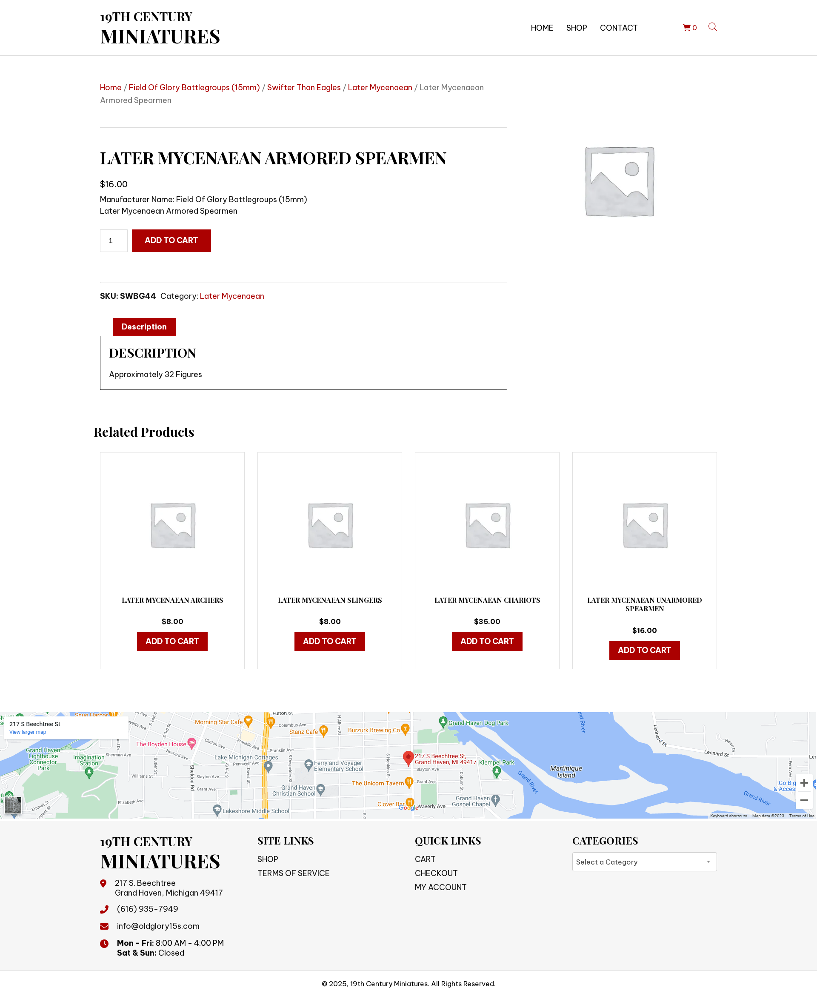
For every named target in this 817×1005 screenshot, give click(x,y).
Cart (425, 859)
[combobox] (644, 861)
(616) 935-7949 (147, 909)
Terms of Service (293, 873)
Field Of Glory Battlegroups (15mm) (194, 87)
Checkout (436, 873)
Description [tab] (144, 327)
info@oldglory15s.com (158, 926)
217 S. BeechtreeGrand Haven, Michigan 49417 (169, 888)
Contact (619, 28)
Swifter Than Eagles (304, 87)
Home (542, 28)
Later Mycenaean (380, 87)
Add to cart (171, 240)
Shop (576, 28)
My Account (441, 887)
